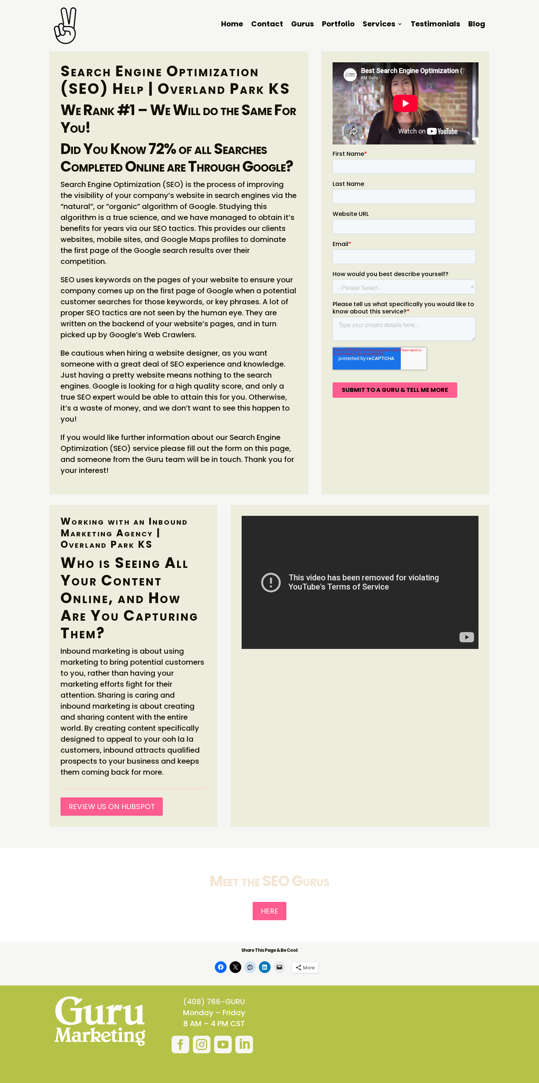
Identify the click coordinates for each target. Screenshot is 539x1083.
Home (232, 25)
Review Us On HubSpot (112, 806)
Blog (476, 25)
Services (379, 25)
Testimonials (435, 25)
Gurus (302, 25)
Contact (267, 25)
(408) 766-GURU (214, 1001)
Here (269, 911)
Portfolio (338, 25)
